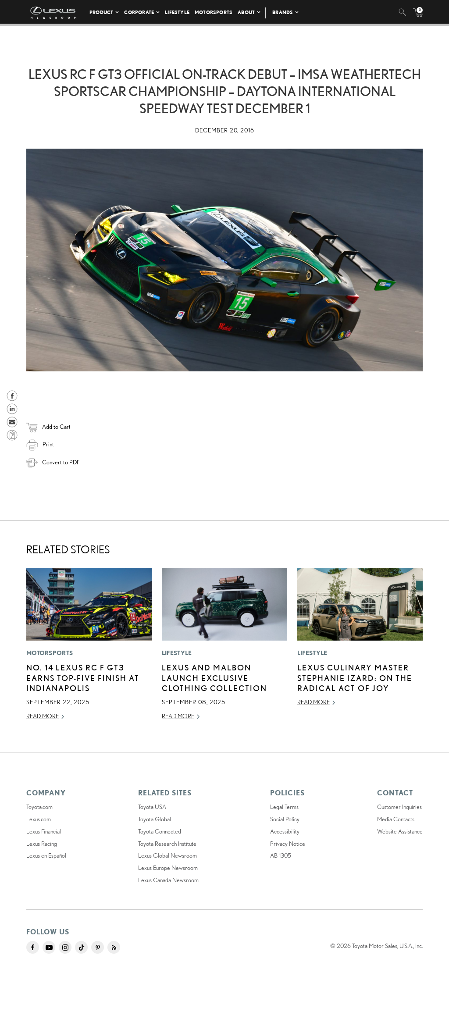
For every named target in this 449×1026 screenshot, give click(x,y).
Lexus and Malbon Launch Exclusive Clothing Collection (214, 677)
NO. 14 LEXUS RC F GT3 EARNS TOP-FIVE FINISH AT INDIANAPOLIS (82, 677)
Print (48, 444)
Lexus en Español (46, 855)
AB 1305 (280, 855)
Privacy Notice (287, 843)
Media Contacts (395, 819)
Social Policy (284, 819)
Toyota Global (154, 819)
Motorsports (213, 12)
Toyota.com (39, 806)
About (246, 12)
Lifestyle (177, 12)
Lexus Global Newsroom (167, 855)
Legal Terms (284, 806)
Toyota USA (152, 806)
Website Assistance (400, 831)
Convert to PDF (60, 462)
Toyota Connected (159, 831)
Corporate (139, 12)
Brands (282, 12)
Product (101, 12)
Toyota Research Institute (167, 843)
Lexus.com (38, 819)
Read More (42, 716)
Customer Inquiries (399, 806)
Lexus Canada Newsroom (168, 880)
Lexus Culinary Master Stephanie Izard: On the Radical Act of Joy (354, 677)
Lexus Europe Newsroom (168, 867)
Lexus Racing (41, 843)
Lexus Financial (43, 831)
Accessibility (284, 831)
